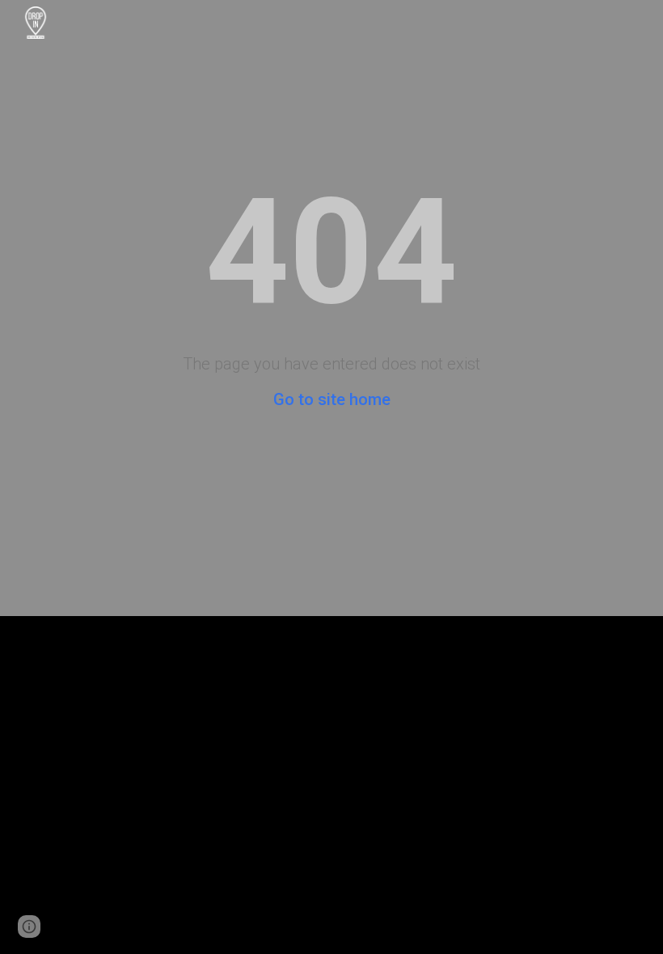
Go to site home (332, 399)
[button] (29, 926)
